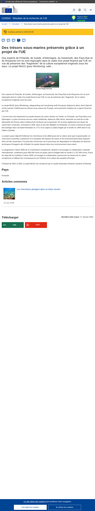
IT (23, 40)
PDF (38, 225)
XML (15, 225)
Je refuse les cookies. (65, 507)
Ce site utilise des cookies (35, 502)
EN (9, 40)
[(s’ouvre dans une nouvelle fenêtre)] (10, 9)
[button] (79, 9)
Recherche (85, 9)
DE (3, 40)
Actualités (15, 24)
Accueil (4, 24)
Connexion (74, 9)
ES (13, 40)
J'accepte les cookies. (30, 507)
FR (19, 40)
